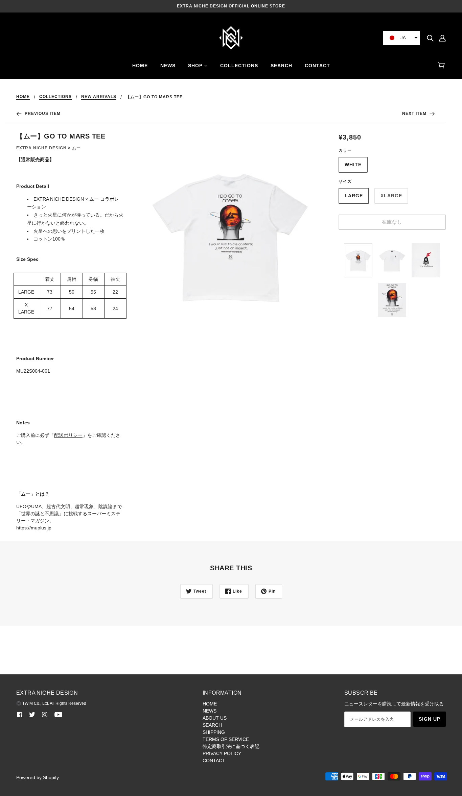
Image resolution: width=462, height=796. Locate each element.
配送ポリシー (68, 435)
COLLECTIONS (55, 97)
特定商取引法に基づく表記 (231, 746)
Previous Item (42, 113)
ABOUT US (215, 718)
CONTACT (214, 760)
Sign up (429, 719)
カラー (345, 150)
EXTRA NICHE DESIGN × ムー (48, 148)
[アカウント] (442, 37)
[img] (430, 37)
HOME (23, 97)
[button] (401, 38)
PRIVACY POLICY (222, 753)
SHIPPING (214, 732)
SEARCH (212, 725)
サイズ (345, 181)
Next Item (415, 113)
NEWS (209, 711)
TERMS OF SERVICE (226, 739)
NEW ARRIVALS (98, 97)
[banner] (231, 37)
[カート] (442, 65)
